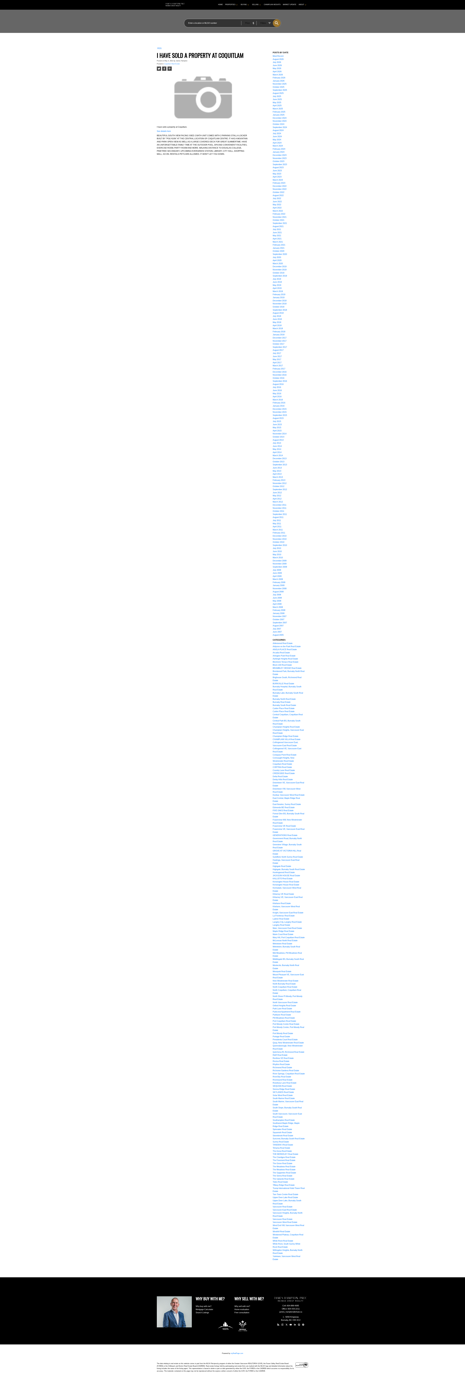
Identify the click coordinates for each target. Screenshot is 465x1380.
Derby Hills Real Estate (283, 779)
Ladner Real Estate (281, 919)
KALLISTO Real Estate (283, 879)
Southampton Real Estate (284, 1120)
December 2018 (280, 301)
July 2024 (277, 133)
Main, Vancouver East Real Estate (287, 928)
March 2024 (278, 146)
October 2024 (278, 124)
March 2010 (278, 558)
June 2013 (277, 468)
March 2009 (278, 579)
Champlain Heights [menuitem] (272, 4)
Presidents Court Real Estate (285, 1040)
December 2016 (280, 372)
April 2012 (277, 499)
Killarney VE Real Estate (283, 894)
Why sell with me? (242, 1306)
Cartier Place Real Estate (283, 708)
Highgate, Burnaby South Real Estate (289, 869)
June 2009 (277, 573)
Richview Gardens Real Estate (286, 1071)
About (301, 4)
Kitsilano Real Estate (282, 903)
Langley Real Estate (281, 925)
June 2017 (277, 356)
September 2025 (280, 90)
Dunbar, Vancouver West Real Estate (289, 795)
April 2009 (277, 576)
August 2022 (278, 195)
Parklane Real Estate (282, 1015)
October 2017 (278, 344)
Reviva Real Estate (281, 1061)
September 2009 (280, 567)
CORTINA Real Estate (282, 767)
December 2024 (280, 118)
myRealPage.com (237, 1353)
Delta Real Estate (280, 776)
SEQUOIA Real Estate (282, 1086)
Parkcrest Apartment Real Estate (287, 1012)
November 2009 (280, 564)
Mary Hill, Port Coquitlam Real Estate (289, 937)
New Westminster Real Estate (285, 981)
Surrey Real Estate (281, 1142)
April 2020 (277, 260)
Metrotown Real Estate (282, 944)
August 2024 (278, 130)
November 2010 (280, 539)
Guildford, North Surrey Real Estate (288, 857)
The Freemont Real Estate (284, 1160)
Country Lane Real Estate (284, 770)
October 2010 (278, 542)
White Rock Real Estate (283, 1241)
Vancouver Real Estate (282, 1207)
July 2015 (277, 421)
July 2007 (277, 629)
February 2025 (279, 112)
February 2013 (279, 480)
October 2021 (278, 220)
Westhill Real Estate (281, 1231)
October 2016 (278, 378)
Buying (244, 4)
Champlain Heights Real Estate (286, 727)
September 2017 (280, 347)
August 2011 (278, 517)
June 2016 (277, 390)
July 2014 (277, 443)
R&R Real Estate (280, 1055)
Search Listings (202, 1313)
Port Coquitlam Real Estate (284, 1021)
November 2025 (280, 84)
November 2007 (280, 616)
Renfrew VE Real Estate (283, 1058)
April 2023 (277, 177)
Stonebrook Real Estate (283, 1136)
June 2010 (277, 551)
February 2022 (279, 214)
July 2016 (277, 387)
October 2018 (278, 307)
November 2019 (280, 270)
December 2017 (280, 338)
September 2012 (280, 489)
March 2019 (278, 291)
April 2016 (277, 397)
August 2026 (278, 59)
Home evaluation (241, 1309)
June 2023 (277, 171)
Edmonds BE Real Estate (284, 807)
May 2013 (277, 471)
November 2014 (280, 434)
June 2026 (277, 65)
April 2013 (277, 474)
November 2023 (280, 158)
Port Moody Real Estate (283, 1033)
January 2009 (278, 585)
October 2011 (278, 511)
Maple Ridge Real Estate (283, 931)
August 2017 (278, 350)
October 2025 (278, 87)
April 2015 (277, 431)
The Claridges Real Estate (284, 1157)
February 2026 (279, 78)
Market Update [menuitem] (289, 4)
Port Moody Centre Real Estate (286, 1024)
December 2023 (280, 155)
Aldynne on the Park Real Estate (287, 646)
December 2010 (280, 536)
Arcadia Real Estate (281, 653)
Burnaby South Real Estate (284, 705)
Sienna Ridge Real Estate (284, 1089)
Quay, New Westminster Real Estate (288, 1043)
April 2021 (277, 239)
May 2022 (277, 205)
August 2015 (278, 418)
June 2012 (277, 493)
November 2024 (280, 121)
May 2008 (277, 601)
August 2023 (278, 167)
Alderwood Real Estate (283, 643)
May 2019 (277, 285)
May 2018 (277, 322)
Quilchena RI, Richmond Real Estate (288, 1052)
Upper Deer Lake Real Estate (285, 1197)
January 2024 (278, 152)
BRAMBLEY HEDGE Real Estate (287, 668)
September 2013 (280, 465)
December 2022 (280, 186)
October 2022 (278, 192)
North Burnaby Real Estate (284, 984)
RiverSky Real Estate (282, 1077)
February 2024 (279, 149)
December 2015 (280, 409)
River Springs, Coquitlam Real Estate (289, 1074)
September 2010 (280, 545)
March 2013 (278, 477)
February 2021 (279, 245)
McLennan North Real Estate (285, 940)
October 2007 (278, 619)
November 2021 (280, 217)
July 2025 (277, 96)
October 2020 (278, 251)
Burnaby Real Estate (282, 702)
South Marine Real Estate (284, 1098)
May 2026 (277, 68)
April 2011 (277, 527)
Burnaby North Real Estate (284, 699)
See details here (164, 131)
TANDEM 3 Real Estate (283, 1145)
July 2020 (277, 257)
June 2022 (277, 202)
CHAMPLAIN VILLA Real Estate (286, 739)
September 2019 (280, 276)
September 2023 (280, 164)
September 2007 (280, 623)
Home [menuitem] (220, 4)
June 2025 (277, 99)
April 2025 (277, 106)
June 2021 (277, 233)
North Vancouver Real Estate (285, 1002)
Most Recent (278, 56)
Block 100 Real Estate (282, 665)
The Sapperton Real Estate (284, 1173)
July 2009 (277, 570)
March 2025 (278, 109)
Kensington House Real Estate (286, 882)
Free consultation (241, 1313)
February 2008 (279, 610)
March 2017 (278, 366)
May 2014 (277, 449)
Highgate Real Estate (282, 866)
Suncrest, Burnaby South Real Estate (289, 1139)
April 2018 (277, 325)
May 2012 (277, 496)
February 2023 (279, 183)
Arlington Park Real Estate (284, 656)
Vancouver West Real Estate (285, 1222)
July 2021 (277, 229)
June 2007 (277, 632)
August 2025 (278, 93)
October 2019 (278, 273)
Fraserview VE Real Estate (284, 826)
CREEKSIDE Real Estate (284, 773)
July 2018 (277, 316)
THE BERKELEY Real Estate (285, 1154)
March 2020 (278, 263)
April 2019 (277, 288)
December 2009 (280, 561)
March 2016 (278, 400)
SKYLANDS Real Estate (283, 1092)
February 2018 (279, 332)
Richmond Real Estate (282, 1067)
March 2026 (278, 75)
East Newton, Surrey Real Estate (287, 804)
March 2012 (278, 502)
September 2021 (280, 223)
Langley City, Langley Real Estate (287, 922)
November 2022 (280, 189)
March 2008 (278, 607)
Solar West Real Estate (283, 1095)
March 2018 (278, 328)
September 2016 (280, 381)
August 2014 (278, 440)
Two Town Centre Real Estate (285, 1194)
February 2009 (279, 582)
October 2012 (278, 486)
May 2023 (277, 174)
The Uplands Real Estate (283, 1179)
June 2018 (277, 319)
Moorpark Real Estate (282, 971)
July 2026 (277, 62)
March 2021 (278, 242)
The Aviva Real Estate (282, 1151)
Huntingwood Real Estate (284, 872)
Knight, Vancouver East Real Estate (288, 913)
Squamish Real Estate (282, 1132)
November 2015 (280, 412)
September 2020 (280, 254)
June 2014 (277, 446)
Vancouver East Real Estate (285, 1210)
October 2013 (278, 462)
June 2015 (277, 424)
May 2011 (277, 524)
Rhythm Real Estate (281, 1064)
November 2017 (280, 341)
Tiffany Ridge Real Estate (284, 1185)
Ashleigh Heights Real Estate (285, 659)
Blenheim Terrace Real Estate (285, 662)
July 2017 (277, 353)
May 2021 (277, 236)
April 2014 (277, 452)
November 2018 (280, 304)
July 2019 (277, 279)
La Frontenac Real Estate (284, 916)
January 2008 (278, 613)
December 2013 (280, 458)
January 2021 (278, 248)
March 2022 (278, 211)
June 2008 (277, 598)
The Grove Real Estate (282, 1163)
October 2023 (278, 161)
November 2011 (279, 508)
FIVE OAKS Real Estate (283, 810)
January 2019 (278, 297)
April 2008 (277, 604)
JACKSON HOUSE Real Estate (286, 876)
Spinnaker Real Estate (282, 1129)
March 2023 (278, 180)
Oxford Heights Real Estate (284, 1006)
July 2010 (277, 548)
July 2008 (277, 595)
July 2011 (277, 520)
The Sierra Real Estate (282, 1176)
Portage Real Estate (281, 1037)
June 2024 (277, 136)
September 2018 (280, 310)
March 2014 (278, 455)
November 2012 (280, 483)
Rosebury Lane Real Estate (284, 1083)
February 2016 (279, 403)
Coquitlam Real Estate (172, 64)
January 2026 (278, 81)
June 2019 (277, 282)
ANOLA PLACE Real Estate (285, 649)
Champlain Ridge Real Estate (285, 736)
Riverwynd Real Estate (282, 1080)
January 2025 (278, 115)
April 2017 (277, 363)
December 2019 (280, 267)
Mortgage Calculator (204, 1309)
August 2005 (278, 635)
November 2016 (280, 375)
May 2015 (277, 427)
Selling (255, 4)
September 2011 (280, 514)
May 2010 (277, 554)
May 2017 (277, 359)
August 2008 (278, 592)
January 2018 (278, 335)
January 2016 (278, 406)
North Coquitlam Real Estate (285, 987)
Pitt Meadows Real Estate (284, 1018)
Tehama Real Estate (281, 1148)
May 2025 (277, 102)
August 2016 (278, 384)
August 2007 (278, 626)
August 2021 (278, 226)
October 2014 (278, 437)
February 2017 (279, 369)
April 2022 (277, 208)
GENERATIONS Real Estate (285, 835)
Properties (230, 4)
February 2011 (279, 533)
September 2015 (280, 415)
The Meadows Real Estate (284, 1167)
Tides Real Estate (280, 1182)
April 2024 (277, 143)
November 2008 (280, 588)
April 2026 (277, 72)
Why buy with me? (203, 1306)
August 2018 (278, 313)
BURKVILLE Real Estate (283, 684)
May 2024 (277, 140)
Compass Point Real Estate (284, 755)
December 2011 (279, 505)
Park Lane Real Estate (282, 1009)
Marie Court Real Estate (283, 934)
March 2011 (278, 530)
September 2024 (280, 127)
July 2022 (277, 198)
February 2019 (279, 294)
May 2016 (277, 394)
